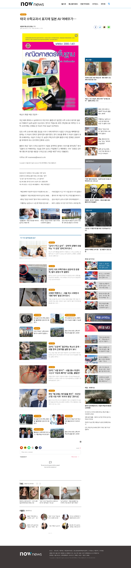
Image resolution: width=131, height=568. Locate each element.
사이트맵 (101, 550)
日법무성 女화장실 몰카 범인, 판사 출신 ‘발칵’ (33, 176)
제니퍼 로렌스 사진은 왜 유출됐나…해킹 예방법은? (34, 184)
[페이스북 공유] (95, 28)
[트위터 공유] (100, 28)
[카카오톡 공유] (104, 28)
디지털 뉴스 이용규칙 (93, 550)
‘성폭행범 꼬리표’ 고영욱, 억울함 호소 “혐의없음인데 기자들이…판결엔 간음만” (69, 502)
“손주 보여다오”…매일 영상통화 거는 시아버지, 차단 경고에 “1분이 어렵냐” (28, 502)
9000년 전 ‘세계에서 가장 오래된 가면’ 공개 (32, 173)
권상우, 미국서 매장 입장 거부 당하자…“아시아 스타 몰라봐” (33, 526)
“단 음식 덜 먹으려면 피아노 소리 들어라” (31, 179)
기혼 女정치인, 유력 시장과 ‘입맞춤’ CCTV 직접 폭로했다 (48, 502)
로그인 (50, 550)
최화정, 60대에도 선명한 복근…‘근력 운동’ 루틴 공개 (75, 518)
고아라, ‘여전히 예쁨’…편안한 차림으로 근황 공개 (53, 518)
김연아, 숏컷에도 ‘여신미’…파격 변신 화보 (75, 526)
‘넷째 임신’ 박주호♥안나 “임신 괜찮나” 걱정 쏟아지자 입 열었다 (54, 526)
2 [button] (50, 533)
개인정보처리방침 (68, 550)
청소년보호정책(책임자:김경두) (80, 550)
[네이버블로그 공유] (109, 28)
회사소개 (56, 550)
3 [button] (51, 533)
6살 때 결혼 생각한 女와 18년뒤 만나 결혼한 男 (33, 181)
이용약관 (61, 550)
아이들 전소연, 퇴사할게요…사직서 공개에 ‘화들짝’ (32, 518)
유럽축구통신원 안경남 (26, 26)
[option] (28, 496)
